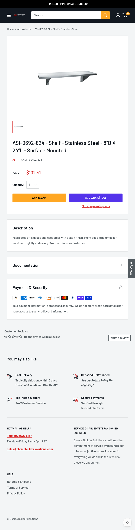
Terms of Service (17, 487)
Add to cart (39, 197)
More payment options (96, 206)
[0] (125, 15)
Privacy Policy (16, 493)
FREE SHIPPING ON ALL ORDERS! (67, 3)
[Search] (105, 15)
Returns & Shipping (19, 481)
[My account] (118, 15)
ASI (14, 159)
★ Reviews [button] (131, 268)
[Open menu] (9, 15)
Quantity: (18, 184)
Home (10, 29)
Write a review (119, 337)
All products (24, 29)
